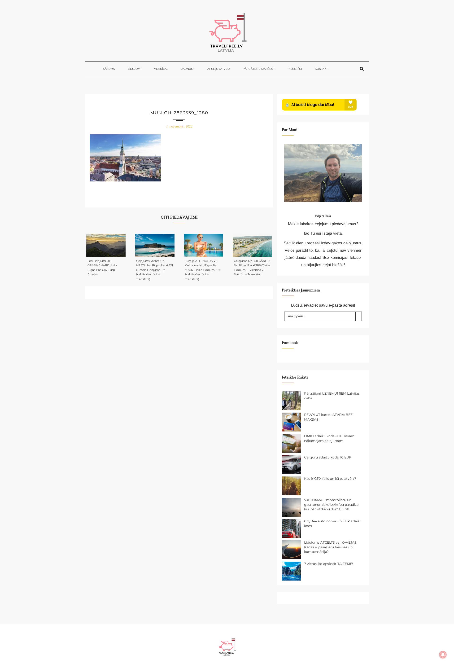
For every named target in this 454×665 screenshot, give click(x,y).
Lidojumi (134, 68)
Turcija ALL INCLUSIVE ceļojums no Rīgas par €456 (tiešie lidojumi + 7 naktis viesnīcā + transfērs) (202, 270)
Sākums (109, 68)
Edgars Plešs (323, 216)
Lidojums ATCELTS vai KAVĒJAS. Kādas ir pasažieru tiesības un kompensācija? (330, 547)
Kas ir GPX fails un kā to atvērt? (330, 478)
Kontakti (321, 68)
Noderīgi (295, 68)
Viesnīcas (161, 68)
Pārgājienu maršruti (259, 68)
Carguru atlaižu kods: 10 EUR (327, 457)
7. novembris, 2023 (179, 126)
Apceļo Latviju (218, 68)
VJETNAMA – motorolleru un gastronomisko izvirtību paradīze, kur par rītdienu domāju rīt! (331, 504)
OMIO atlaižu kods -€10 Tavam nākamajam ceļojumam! (329, 438)
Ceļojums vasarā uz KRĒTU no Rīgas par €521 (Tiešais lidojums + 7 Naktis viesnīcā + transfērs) (154, 270)
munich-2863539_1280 (179, 112)
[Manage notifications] (443, 654)
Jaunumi (187, 68)
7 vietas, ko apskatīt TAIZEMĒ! (328, 564)
